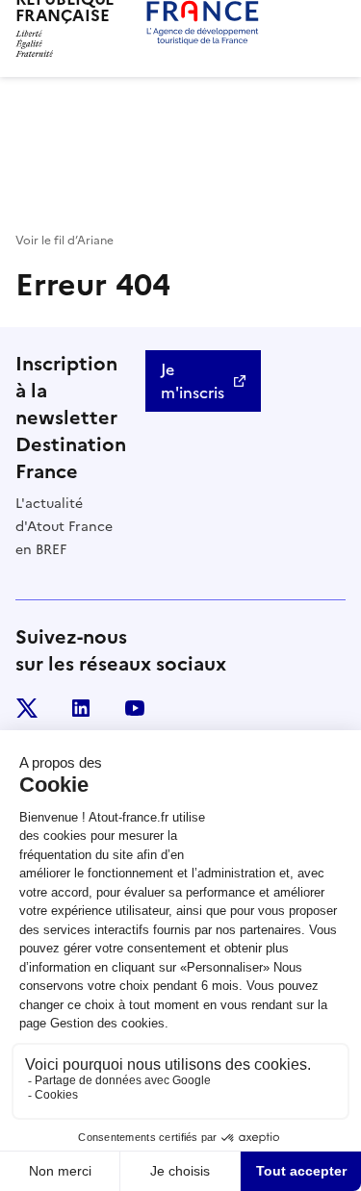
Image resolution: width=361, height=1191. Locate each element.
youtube (135, 708)
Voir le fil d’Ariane (64, 240)
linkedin (81, 708)
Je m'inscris (192, 381)
